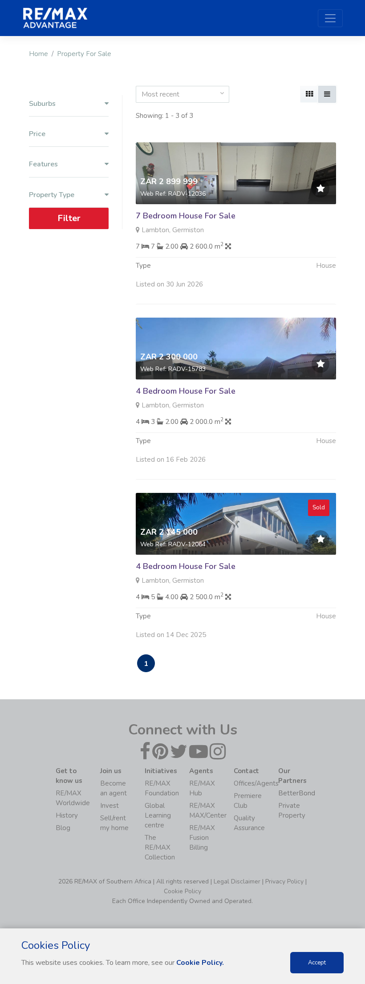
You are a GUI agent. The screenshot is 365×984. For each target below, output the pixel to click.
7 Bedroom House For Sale (185, 215)
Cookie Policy (182, 891)
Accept (317, 963)
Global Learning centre (158, 815)
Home (38, 53)
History (67, 815)
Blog (63, 827)
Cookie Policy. (200, 963)
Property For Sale (84, 53)
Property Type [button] (51, 195)
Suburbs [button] (42, 104)
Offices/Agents (256, 783)
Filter (69, 218)
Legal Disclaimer (237, 881)
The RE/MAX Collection (160, 847)
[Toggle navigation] (330, 18)
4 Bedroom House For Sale (185, 391)
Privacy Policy (284, 881)
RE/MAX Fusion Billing (202, 837)
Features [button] (43, 164)
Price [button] (37, 134)
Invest (109, 805)
